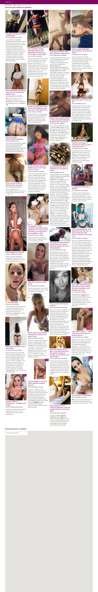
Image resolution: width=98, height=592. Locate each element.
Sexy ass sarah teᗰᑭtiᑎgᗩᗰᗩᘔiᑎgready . (15, 138)
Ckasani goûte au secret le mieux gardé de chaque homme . (37, 383)
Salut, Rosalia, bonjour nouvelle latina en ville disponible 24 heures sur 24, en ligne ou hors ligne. (37, 51)
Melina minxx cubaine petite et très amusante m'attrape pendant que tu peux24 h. (60, 120)
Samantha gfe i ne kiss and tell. (81, 101)
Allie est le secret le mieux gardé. (37, 283)
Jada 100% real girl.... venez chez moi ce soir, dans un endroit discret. (82, 333)
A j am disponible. (12, 302)
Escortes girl (8, 5)
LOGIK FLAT (8, 2)
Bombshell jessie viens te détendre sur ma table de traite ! (59, 168)
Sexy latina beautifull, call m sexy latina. (16, 347)
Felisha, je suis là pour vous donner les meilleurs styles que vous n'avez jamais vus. (38, 108)
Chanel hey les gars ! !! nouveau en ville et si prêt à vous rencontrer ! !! (82, 144)
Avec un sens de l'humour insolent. (59, 304)
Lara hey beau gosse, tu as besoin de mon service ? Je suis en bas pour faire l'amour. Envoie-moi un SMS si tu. (82, 232)
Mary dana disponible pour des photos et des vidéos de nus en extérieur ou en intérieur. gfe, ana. (81, 287)
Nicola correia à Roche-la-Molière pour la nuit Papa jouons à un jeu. (37, 167)
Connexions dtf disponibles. (82, 395)
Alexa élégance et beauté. (15, 252)
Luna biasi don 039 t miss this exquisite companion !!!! (60, 52)
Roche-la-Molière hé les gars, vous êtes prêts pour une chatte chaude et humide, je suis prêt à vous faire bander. (59, 353)
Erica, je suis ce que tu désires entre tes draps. (14, 184)
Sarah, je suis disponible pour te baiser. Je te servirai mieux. (82, 51)
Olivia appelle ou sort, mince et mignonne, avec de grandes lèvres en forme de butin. (60, 408)
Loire (19, 5)
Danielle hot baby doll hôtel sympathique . (15, 34)
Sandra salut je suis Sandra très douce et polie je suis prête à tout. (37, 334)
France (15, 5)
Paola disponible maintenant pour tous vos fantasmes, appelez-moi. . (16, 92)
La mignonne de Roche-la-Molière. (81, 188)
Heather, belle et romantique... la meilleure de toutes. (16, 403)
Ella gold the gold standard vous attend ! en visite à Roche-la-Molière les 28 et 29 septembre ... (59, 245)
